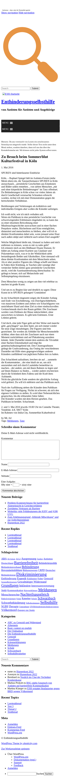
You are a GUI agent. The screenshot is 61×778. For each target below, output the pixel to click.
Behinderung (30, 567)
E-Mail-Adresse (9, 470)
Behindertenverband (11, 567)
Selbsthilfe (49, 602)
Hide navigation (26, 12)
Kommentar (7, 438)
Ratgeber (26, 598)
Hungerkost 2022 (16, 522)
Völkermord (9, 610)
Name (4, 464)
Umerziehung (24, 607)
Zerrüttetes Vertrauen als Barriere (24, 508)
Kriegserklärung (31, 590)
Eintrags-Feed (14, 727)
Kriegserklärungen (17, 642)
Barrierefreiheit (26, 562)
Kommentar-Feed (16, 729)
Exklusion (32, 578)
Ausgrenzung (28, 558)
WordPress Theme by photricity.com (19, 743)
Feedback (18, 765)
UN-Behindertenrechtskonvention (44, 606)
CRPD (41, 570)
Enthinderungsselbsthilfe (28, 101)
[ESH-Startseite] (11, 94)
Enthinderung (8, 578)
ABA (4, 558)
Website (5, 476)
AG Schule (11, 559)
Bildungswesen (30, 570)
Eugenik (21, 578)
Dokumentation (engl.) (25, 759)
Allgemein (13, 625)
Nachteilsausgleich (34, 594)
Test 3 (10, 706)
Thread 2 (12, 709)
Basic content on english (20, 628)
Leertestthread (14, 535)
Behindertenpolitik (48, 563)
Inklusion (25, 585)
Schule (34, 598)
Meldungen (12, 420)
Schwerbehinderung (13, 602)
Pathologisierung (8, 598)
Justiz (4, 590)
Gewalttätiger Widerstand (32, 581)
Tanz (22, 420)
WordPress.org (15, 732)
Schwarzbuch (47, 598)
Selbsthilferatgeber (17, 653)
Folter (40, 578)
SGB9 (4, 606)
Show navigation (9, 12)
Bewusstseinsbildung (11, 570)
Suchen (40, 773)
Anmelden (13, 724)
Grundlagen (10, 585)
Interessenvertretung (42, 585)
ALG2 (18, 559)
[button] (5, 123)
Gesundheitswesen (9, 582)
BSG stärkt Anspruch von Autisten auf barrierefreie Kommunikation (30, 684)
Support (18, 762)
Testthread (13, 546)
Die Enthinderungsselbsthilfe (22, 633)
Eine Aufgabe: (8, 481)
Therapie (14, 606)
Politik (18, 599)
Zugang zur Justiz (26, 610)
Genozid (48, 578)
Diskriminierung (31, 574)
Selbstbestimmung (33, 603)
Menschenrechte (10, 594)
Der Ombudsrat (15, 631)
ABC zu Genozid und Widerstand (24, 622)
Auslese (40, 559)
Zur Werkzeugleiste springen (15, 748)
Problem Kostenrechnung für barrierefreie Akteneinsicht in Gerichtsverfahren (28, 504)
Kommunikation (15, 590)
